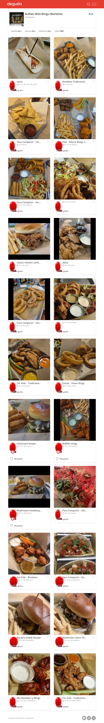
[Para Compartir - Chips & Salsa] (29, 118)
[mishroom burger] (29, 420)
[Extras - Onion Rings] (75, 359)
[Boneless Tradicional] (75, 58)
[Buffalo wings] (75, 420)
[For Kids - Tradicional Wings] (29, 359)
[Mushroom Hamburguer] (29, 487)
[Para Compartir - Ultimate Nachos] (75, 487)
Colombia (11, 718)
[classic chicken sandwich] (29, 239)
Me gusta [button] (18, 90)
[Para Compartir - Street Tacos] (75, 553)
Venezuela (20, 718)
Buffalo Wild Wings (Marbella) (44, 14)
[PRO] (12, 84)
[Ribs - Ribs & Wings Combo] (75, 118)
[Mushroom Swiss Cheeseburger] (75, 614)
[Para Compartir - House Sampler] (29, 179)
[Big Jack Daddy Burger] (29, 614)
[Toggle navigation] (94, 4)
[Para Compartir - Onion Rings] (29, 299)
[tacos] (29, 58)
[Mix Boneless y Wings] (29, 674)
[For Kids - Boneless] (29, 553)
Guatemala (29, 718)
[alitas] (75, 239)
